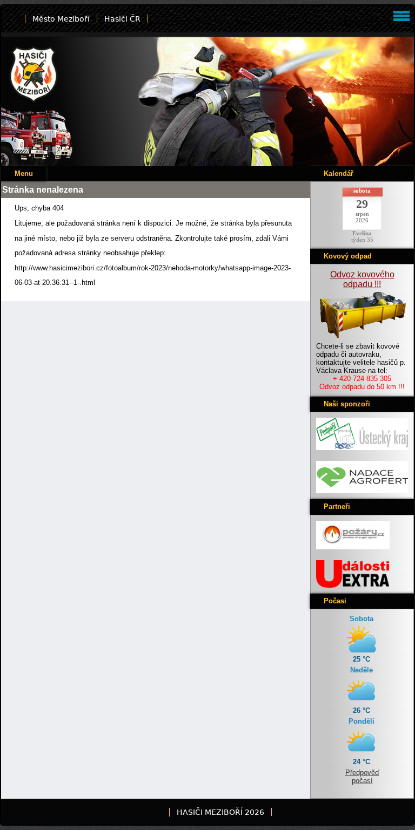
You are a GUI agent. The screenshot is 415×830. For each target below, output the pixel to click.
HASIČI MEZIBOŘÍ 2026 (220, 812)
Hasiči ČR (122, 19)
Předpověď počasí (362, 776)
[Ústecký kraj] (362, 448)
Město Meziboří (61, 19)
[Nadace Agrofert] (362, 491)
